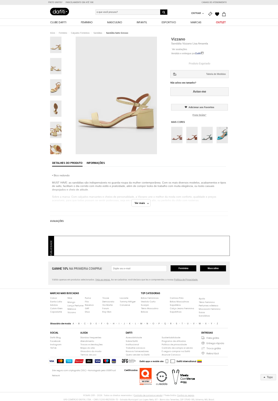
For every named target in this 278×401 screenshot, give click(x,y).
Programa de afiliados (174, 341)
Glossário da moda (90, 351)
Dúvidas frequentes (90, 337)
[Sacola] (225, 14)
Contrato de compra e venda (177, 348)
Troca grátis (214, 348)
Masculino (213, 268)
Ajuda (202, 298)
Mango (71, 302)
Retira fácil (213, 353)
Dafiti (198, 53)
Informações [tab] (96, 163)
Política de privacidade (174, 344)
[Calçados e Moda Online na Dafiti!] (59, 11)
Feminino (183, 268)
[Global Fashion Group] (128, 361)
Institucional (132, 344)
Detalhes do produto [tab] (67, 163)
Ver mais (141, 203)
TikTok (53, 348)
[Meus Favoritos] (218, 14)
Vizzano (178, 39)
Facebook (55, 341)
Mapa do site (87, 348)
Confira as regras (185, 395)
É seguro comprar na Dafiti (176, 351)
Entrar (196, 13)
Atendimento (87, 341)
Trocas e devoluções (91, 344)
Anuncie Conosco (171, 354)
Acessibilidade (134, 337)
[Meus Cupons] (211, 14)
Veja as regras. (102, 279)
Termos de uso (88, 354)
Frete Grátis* (199, 115)
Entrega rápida (215, 343)
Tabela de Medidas (216, 74)
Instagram (55, 344)
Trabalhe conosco (135, 348)
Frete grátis (213, 338)
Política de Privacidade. (186, 279)
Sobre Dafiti (132, 341)
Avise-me (199, 91)
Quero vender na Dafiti (138, 354)
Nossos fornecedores (137, 351)
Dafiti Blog (55, 337)
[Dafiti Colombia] (199, 361)
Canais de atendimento (214, 2)
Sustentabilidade (171, 337)
